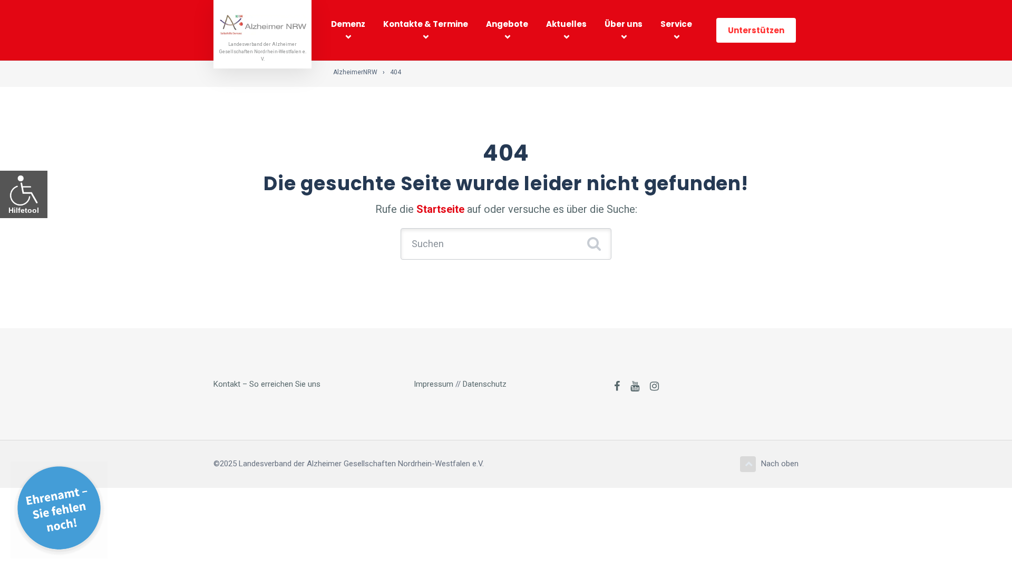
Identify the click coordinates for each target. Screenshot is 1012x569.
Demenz (348, 24)
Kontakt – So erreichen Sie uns (266, 384)
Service (676, 24)
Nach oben (780, 463)
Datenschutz (485, 384)
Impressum (433, 384)
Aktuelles (566, 24)
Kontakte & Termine (425, 24)
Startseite (440, 209)
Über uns (624, 24)
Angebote (507, 24)
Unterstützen (756, 30)
